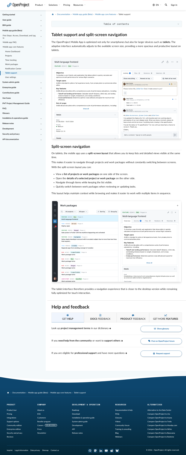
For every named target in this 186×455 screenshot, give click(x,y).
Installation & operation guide (83, 418)
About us (40, 410)
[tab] (67, 317)
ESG (39, 414)
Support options (13, 421)
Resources (78, 5)
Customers (41, 418)
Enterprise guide (9, 87)
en (157, 5)
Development (8, 129)
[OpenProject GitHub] (90, 451)
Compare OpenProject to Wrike (159, 429)
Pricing (9, 414)
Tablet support (11, 73)
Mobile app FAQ (9, 42)
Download (76, 414)
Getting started (8, 15)
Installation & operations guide (15, 118)
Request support (163, 354)
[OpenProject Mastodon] (95, 451)
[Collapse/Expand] (41, 14)
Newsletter (41, 433)
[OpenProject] (53, 14)
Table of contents (116, 24)
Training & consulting (123, 429)
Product (39, 5)
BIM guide (6, 25)
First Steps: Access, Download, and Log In (19, 37)
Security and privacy (10, 134)
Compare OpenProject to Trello (159, 421)
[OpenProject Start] (18, 5)
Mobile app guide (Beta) (12, 31)
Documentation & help (123, 410)
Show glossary (163, 329)
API (73, 429)
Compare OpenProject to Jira (158, 414)
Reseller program (44, 421)
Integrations (11, 418)
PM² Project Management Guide (16, 103)
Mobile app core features (13, 47)
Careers (40, 425)
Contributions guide (10, 93)
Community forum (122, 425)
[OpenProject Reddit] (112, 451)
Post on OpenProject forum (163, 341)
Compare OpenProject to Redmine (160, 437)
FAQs (117, 414)
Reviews (10, 437)
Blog (117, 433)
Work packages (11, 64)
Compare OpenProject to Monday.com (162, 425)
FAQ (4, 108)
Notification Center (13, 69)
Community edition (14, 425)
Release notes (8, 123)
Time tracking (10, 60)
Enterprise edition (14, 429)
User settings (10, 77)
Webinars (118, 437)
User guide (6, 20)
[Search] (166, 5)
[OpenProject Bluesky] (117, 451)
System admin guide (10, 82)
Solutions (53, 5)
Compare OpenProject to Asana (159, 418)
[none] (49, 34)
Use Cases (6, 98)
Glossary (6, 113)
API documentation (10, 139)
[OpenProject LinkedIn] (101, 451)
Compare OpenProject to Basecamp (161, 433)
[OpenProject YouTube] (106, 451)
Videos (118, 421)
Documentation (63, 14)
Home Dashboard (12, 52)
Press (39, 429)
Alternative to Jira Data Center (159, 410)
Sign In (174, 5)
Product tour (12, 410)
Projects (8, 56)
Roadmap (75, 410)
